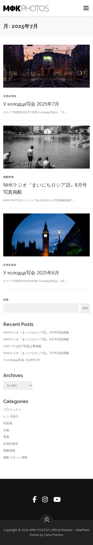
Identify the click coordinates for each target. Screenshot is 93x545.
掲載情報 (8, 176)
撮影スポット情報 (15, 457)
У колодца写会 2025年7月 (31, 103)
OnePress (83, 530)
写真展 (7, 423)
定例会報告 (9, 95)
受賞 (6, 437)
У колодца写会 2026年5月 (21, 360)
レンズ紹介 (10, 416)
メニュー (86, 8)
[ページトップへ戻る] (46, 519)
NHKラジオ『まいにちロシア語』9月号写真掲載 (36, 332)
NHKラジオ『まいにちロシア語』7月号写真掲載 (36, 353)
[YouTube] (57, 499)
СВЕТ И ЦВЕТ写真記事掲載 (22, 346)
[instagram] (45, 499)
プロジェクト (12, 409)
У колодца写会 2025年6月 (31, 272)
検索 (5, 299)
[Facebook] (34, 499)
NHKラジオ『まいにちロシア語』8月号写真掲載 (36, 339)
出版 (6, 430)
